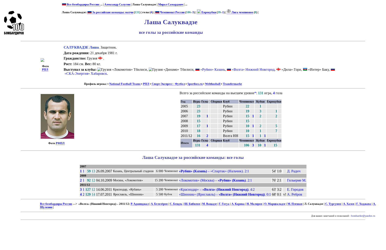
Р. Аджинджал (140, 203)
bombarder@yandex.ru (363, 216)
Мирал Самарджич (170, 4)
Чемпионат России (172, 12)
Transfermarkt (232, 83)
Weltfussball (212, 83)
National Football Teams (125, 83)
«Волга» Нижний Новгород (253, 69)
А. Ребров (294, 194)
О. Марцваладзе (274, 203)
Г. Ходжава (363, 203)
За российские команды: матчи (112, 12)
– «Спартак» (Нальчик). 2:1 (214, 171)
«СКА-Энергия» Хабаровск (86, 73)
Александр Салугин (117, 4)
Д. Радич (293, 171)
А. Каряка (238, 203)
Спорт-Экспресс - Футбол (168, 83)
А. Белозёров (159, 203)
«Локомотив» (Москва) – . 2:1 (215, 180)
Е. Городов (295, 189)
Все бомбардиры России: (83, 4)
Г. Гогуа (224, 203)
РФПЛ (60, 143)
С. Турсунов (333, 203)
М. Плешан (294, 203)
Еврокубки (208, 12)
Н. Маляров (254, 203)
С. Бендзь (176, 203)
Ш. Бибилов (192, 203)
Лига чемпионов (242, 12)
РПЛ (45, 69)
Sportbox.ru (195, 83)
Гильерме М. (296, 180)
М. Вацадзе (209, 203)
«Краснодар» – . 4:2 (217, 189)
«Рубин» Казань (212, 69)
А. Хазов (348, 203)
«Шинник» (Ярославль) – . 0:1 (225, 194)
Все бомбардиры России (56, 203)
